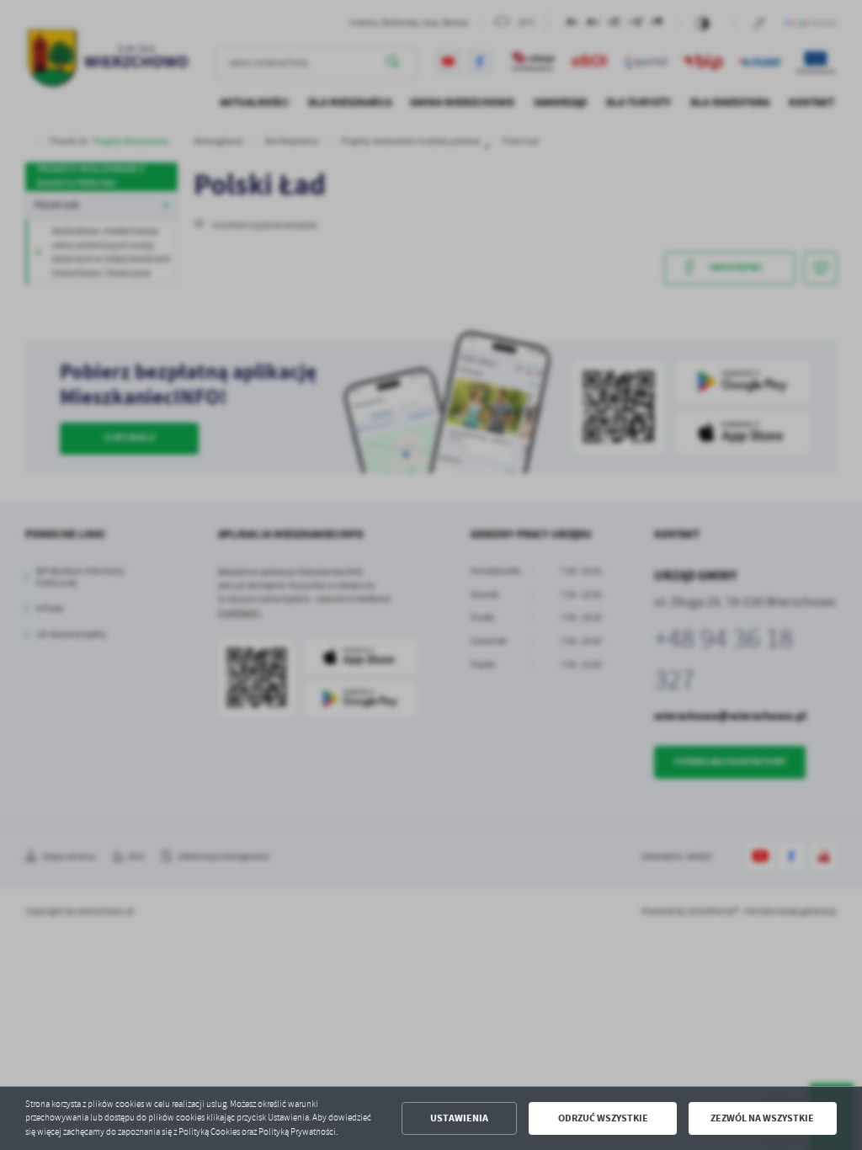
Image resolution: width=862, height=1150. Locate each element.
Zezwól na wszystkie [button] (762, 1118)
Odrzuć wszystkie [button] (603, 1118)
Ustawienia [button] (459, 1118)
